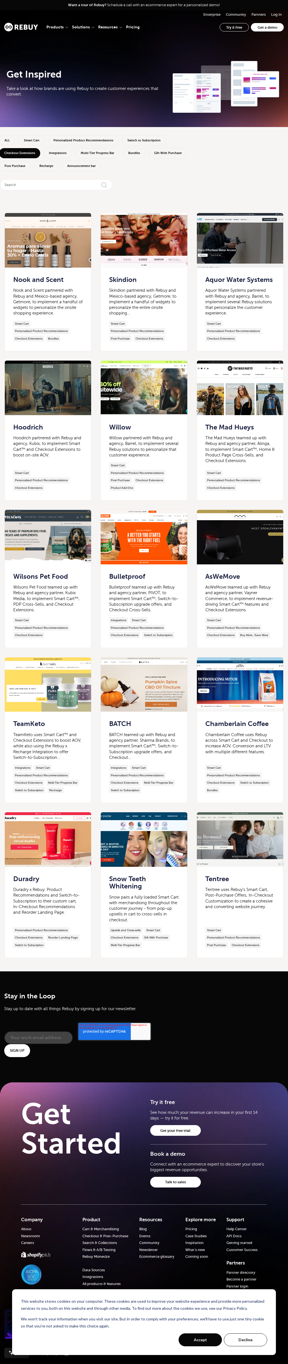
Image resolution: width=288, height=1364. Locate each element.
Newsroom (30, 1236)
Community (149, 1243)
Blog (143, 1229)
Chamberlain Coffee (237, 724)
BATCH (120, 724)
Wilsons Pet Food (40, 576)
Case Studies (196, 1236)
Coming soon (196, 1256)
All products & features (101, 1284)
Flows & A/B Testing (99, 1250)
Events (144, 1236)
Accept (200, 1339)
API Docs (234, 1236)
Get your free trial (175, 1130)
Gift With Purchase (168, 153)
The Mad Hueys (229, 427)
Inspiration (194, 1243)
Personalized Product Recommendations (83, 140)
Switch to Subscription (144, 140)
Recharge (46, 166)
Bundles (134, 153)
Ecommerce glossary (156, 1256)
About (26, 1229)
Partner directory (240, 1272)
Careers (27, 1243)
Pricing (133, 27)
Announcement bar (81, 166)
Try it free (234, 27)
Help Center (236, 1229)
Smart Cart (31, 140)
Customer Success (242, 1250)
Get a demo (267, 27)
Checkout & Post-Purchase (105, 1236)
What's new (195, 1250)
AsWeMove (222, 576)
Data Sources (93, 1270)
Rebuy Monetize (96, 1256)
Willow (120, 427)
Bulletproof (127, 576)
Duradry (26, 879)
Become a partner (241, 1279)
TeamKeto (29, 724)
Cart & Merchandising (100, 1229)
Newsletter (148, 1250)
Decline (245, 1339)
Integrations (58, 153)
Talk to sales (175, 1182)
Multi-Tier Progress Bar (97, 153)
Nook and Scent (38, 280)
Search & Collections (99, 1243)
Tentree (217, 879)
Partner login (237, 1286)
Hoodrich (28, 427)
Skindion (123, 280)
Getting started (239, 1243)
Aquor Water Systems (239, 280)
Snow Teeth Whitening (127, 882)
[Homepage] (21, 27)
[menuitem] (211, 14)
